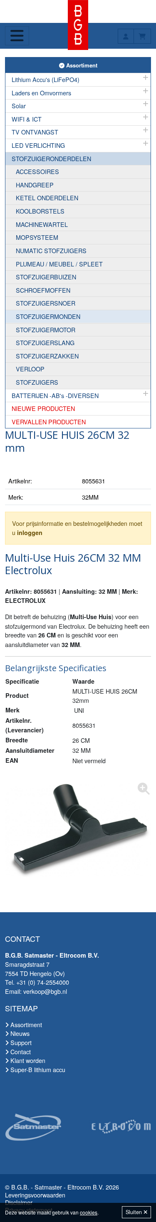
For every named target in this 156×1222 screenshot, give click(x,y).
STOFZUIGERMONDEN (48, 316)
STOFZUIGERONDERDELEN (51, 158)
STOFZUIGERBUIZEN (46, 276)
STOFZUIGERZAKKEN (47, 355)
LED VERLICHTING (38, 145)
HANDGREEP (35, 184)
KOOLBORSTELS (40, 211)
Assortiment (84, 65)
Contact (20, 1051)
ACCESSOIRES (37, 171)
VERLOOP (30, 368)
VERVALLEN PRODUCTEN (49, 421)
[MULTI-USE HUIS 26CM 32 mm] (78, 830)
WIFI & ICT (27, 118)
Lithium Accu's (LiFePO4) (45, 79)
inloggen (29, 532)
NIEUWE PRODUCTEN (43, 408)
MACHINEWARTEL (42, 224)
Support (20, 1042)
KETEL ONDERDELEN (47, 197)
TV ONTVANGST (35, 131)
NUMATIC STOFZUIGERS (51, 250)
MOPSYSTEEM (37, 237)
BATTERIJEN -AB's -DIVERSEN (55, 395)
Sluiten (135, 1212)
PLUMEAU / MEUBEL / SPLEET (59, 263)
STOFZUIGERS (37, 382)
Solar (19, 105)
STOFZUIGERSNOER (45, 303)
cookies (88, 1212)
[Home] (78, 24)
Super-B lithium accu (37, 1069)
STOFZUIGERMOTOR (45, 329)
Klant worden (27, 1060)
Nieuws (19, 1033)
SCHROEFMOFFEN (43, 290)
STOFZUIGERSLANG (45, 342)
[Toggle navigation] (17, 35)
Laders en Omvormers (41, 92)
